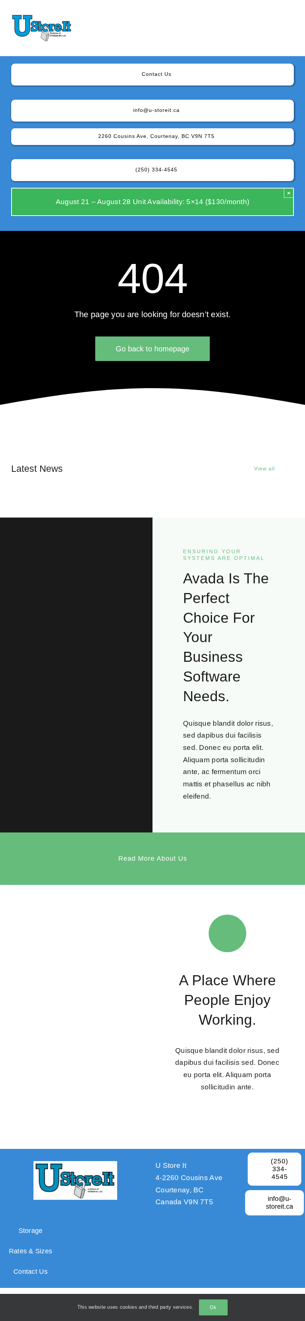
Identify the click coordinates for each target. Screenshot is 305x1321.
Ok (213, 1307)
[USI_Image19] (42, 17)
